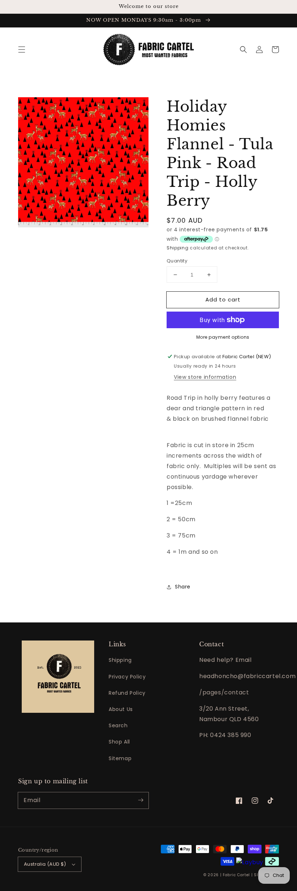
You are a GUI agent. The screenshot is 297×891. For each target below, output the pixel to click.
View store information (205, 377)
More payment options (223, 337)
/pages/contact (224, 692)
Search (118, 725)
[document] (83, 164)
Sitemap (120, 758)
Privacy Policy (127, 676)
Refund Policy (127, 693)
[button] (22, 49)
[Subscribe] (140, 800)
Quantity (177, 260)
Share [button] (183, 586)
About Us (121, 709)
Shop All (119, 741)
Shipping (178, 248)
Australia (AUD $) (45, 864)
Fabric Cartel (236, 875)
